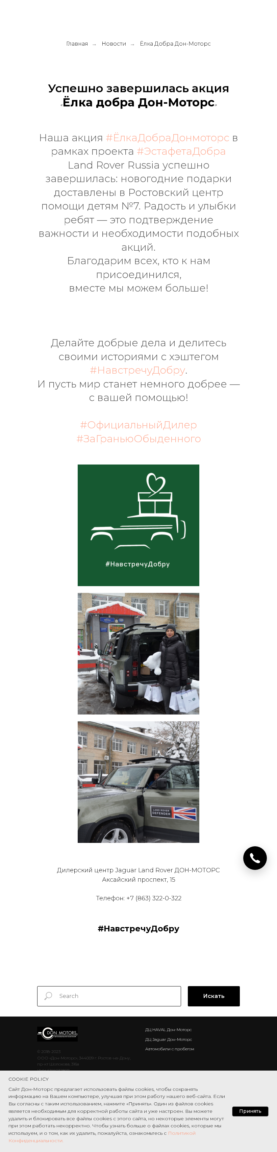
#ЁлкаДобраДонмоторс (167, 137)
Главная (77, 44)
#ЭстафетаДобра (181, 151)
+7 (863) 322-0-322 (153, 898)
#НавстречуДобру (137, 370)
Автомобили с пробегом (169, 1048)
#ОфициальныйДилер (138, 425)
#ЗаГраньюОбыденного (138, 438)
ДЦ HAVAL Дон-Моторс (168, 1029)
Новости (114, 44)
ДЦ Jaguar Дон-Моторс (168, 1039)
